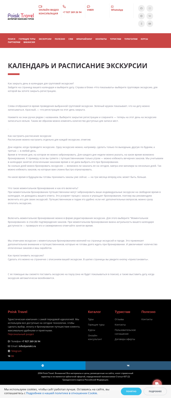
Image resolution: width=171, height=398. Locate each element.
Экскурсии (45, 39)
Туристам (115, 39)
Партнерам (14, 42)
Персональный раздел (21, 334)
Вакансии (29, 42)
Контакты (120, 324)
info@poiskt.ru (27, 346)
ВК (12, 356)
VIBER (90, 9)
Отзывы (119, 319)
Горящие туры (96, 324)
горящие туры (27, 39)
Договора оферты (125, 339)
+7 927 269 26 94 (72, 12)
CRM (70, 39)
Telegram (16, 351)
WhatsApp (117, 9)
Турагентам (130, 39)
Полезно (60, 39)
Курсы (144, 39)
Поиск (11, 39)
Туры (91, 319)
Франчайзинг (84, 39)
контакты (101, 39)
